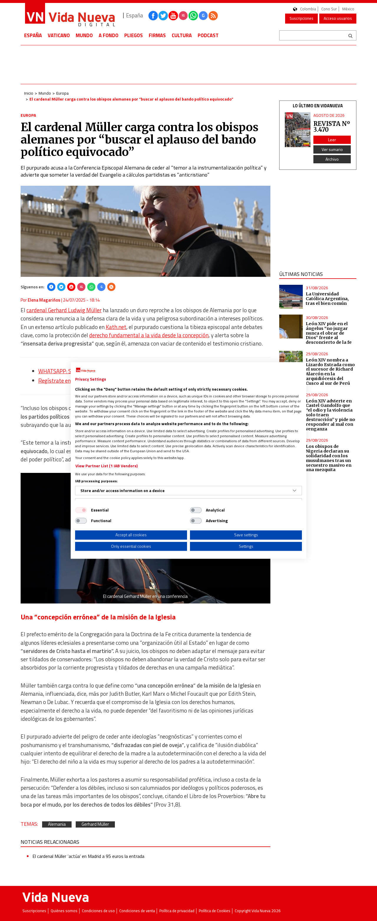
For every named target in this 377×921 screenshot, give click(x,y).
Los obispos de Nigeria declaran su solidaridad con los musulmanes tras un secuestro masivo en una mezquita (328, 458)
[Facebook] (51, 287)
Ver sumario (332, 149)
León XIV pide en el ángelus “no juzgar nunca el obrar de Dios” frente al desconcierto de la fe (329, 333)
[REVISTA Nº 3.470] (298, 129)
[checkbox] (81, 510)
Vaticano (59, 35)
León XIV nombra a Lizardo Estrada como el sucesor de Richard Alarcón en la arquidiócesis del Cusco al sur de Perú (330, 371)
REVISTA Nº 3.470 (331, 126)
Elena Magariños (44, 300)
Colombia (308, 8)
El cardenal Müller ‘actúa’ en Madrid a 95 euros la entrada (88, 856)
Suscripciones (301, 18)
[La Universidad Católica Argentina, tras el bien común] (291, 297)
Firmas (157, 35)
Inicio (28, 93)
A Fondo (108, 35)
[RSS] (111, 287)
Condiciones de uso (98, 910)
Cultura (182, 35)
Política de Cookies (214, 910)
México (348, 8)
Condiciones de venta (137, 910)
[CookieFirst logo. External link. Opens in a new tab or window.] (85, 370)
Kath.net (116, 327)
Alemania (57, 824)
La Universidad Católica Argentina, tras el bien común (327, 298)
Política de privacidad (176, 910)
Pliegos (133, 35)
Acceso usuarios (338, 18)
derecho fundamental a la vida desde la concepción (149, 335)
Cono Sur (329, 8)
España (33, 35)
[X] (61, 287)
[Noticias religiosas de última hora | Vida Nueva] (70, 15)
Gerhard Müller (95, 824)
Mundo (84, 35)
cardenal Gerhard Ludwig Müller (64, 310)
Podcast (208, 35)
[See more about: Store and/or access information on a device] (294, 491)
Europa (62, 93)
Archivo (332, 159)
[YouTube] (71, 287)
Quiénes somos (64, 910)
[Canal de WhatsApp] (193, 15)
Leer (332, 139)
